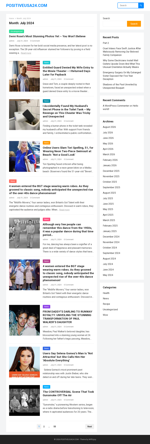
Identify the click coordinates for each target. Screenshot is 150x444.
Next (89, 426)
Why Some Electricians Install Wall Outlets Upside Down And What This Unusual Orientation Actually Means (121, 63)
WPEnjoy (92, 439)
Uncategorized (17, 31)
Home (11, 18)
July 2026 (108, 132)
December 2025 (111, 171)
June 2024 (108, 269)
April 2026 (108, 149)
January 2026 (110, 165)
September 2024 (111, 253)
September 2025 (111, 187)
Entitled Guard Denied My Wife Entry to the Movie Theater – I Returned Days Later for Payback (68, 71)
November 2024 (111, 242)
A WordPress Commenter (116, 105)
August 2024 (109, 258)
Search (106, 18)
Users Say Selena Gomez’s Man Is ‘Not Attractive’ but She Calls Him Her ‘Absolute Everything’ (68, 357)
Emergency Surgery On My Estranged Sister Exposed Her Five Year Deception (122, 75)
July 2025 (108, 198)
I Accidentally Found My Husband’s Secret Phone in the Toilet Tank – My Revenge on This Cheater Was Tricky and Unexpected (67, 111)
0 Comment (35, 41)
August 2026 (109, 127)
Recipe (106, 304)
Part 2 (106, 43)
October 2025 (110, 181)
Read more (26, 53)
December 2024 (111, 236)
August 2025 (109, 192)
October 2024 (110, 247)
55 (55, 426)
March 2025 (109, 220)
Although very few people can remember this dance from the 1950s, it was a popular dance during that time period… (68, 230)
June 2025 (108, 203)
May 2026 (108, 143)
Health (106, 293)
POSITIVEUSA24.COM (26, 5)
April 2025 (108, 214)
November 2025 (111, 176)
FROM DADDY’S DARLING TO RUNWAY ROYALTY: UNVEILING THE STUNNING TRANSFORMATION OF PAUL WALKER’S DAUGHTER (67, 317)
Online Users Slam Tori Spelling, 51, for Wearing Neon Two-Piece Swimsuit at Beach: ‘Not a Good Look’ (68, 151)
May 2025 (108, 209)
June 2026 (108, 138)
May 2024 (108, 275)
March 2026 (109, 154)
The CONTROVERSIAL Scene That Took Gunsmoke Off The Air (68, 393)
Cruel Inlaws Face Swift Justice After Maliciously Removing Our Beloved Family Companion (122, 51)
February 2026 (110, 160)
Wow (105, 315)
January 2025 (110, 231)
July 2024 (108, 264)
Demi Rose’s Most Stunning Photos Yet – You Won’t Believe (47, 36)
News (46, 63)
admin (11, 41)
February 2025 (110, 225)
